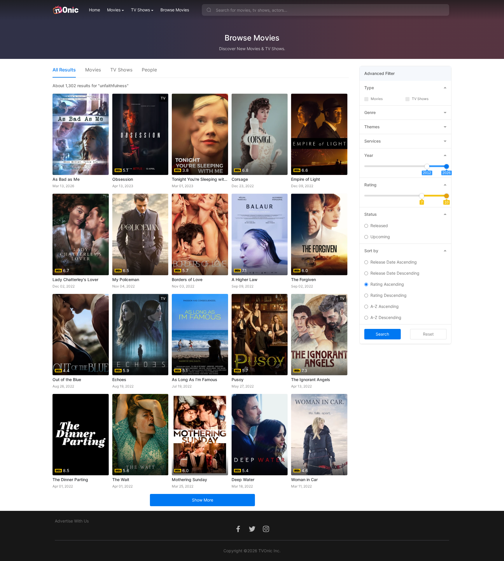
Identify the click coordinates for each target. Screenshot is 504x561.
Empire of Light (305, 179)
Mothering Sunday (189, 479)
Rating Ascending (387, 284)
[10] (446, 196)
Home (94, 9)
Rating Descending (388, 295)
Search (382, 334)
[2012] (427, 166)
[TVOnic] (65, 10)
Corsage (240, 179)
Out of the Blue (66, 379)
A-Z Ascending (384, 306)
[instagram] (266, 532)
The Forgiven (303, 279)
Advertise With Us (72, 520)
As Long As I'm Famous (194, 379)
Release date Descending (394, 273)
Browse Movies (174, 9)
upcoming (380, 236)
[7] (421, 196)
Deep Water (243, 479)
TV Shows (140, 9)
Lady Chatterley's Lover (75, 279)
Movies (113, 9)
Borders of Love (187, 279)
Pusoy (238, 379)
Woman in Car (304, 479)
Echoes (119, 379)
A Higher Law (245, 279)
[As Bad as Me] (80, 134)
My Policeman (125, 279)
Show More (202, 499)
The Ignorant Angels (310, 379)
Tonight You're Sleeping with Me (200, 179)
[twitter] (252, 532)
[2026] (446, 166)
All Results (64, 70)
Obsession (122, 179)
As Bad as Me (66, 179)
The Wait (120, 479)
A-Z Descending (385, 317)
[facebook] (238, 532)
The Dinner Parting (70, 479)
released (379, 225)
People (149, 70)
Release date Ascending (393, 262)
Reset (428, 334)
